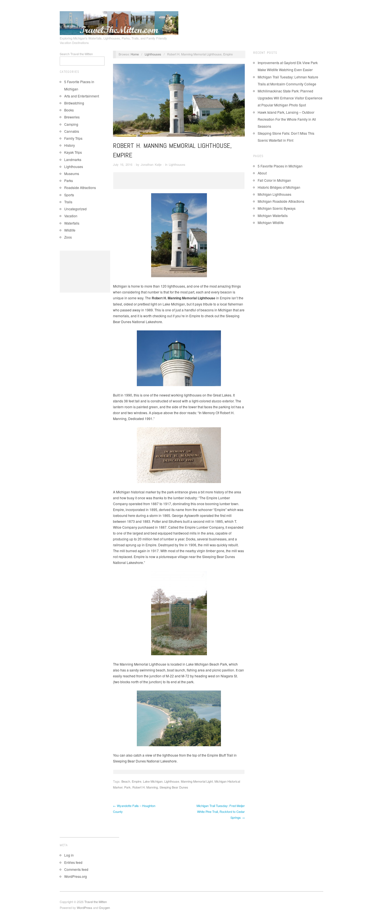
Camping (71, 124)
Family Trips (73, 138)
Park (127, 787)
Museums (71, 173)
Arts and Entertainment (81, 96)
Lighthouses (73, 166)
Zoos (68, 237)
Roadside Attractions (80, 187)
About (262, 173)
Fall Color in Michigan (274, 180)
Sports (69, 194)
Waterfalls (71, 223)
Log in (69, 855)
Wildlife (69, 230)
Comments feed (76, 869)
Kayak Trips (73, 152)
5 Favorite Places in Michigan (280, 166)
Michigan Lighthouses (274, 194)
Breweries (72, 117)
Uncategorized (75, 208)
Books (69, 110)
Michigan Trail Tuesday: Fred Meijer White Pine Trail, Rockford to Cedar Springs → (221, 811)
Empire (136, 781)
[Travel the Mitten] (119, 22)
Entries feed (73, 862)
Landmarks (72, 159)
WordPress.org (75, 876)
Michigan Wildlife (271, 222)
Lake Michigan (153, 781)
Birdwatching (74, 103)
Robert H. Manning (145, 787)
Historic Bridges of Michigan (279, 187)
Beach (125, 781)
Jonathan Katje (151, 164)
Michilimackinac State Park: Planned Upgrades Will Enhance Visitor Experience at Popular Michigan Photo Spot (290, 97)
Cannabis (71, 131)
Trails (68, 201)
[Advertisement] (85, 272)
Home (135, 54)
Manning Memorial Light (197, 781)
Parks (68, 180)
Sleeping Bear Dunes (174, 787)
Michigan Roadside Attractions (281, 201)
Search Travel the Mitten (76, 54)
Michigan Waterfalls (273, 215)
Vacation (70, 215)
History (69, 145)
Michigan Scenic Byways (277, 208)
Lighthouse (171, 781)
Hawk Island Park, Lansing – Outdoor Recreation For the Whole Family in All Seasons (287, 119)
